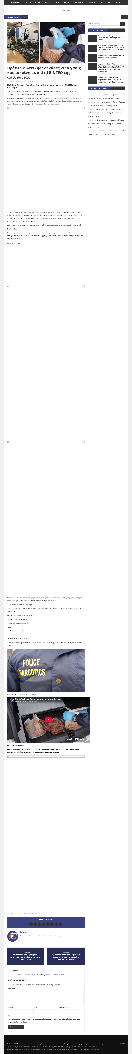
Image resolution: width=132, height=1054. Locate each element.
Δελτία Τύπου (106, 2)
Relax (66, 2)
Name (11, 1007)
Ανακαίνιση (91, 95)
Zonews (11, 82)
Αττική (37, 2)
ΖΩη (57, 2)
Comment (11, 989)
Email (36, 1007)
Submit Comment (16, 1027)
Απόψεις (92, 2)
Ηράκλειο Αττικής (17, 913)
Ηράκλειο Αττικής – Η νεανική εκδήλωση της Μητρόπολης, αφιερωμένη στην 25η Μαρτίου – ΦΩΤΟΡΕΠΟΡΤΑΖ (105, 112)
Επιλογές (28, 2)
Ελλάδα (48, 2)
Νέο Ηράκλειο (36, 913)
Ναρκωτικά (27, 913)
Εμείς (118, 2)
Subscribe (121, 1044)
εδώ (16, 745)
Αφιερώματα (79, 2)
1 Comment (29, 82)
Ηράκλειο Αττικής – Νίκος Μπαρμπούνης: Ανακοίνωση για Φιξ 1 (45, 975)
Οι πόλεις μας (14, 2)
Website (62, 1007)
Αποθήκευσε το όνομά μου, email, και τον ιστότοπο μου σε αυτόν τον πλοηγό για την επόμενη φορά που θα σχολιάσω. (44, 1020)
